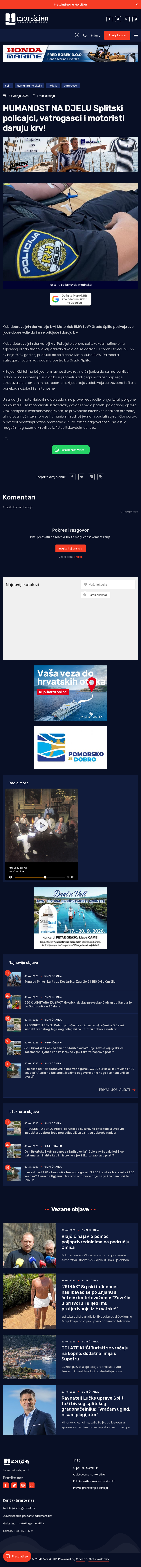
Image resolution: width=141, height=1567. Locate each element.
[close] (137, 4)
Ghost (80, 1559)
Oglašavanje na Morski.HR (89, 1474)
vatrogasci (70, 85)
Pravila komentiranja (17, 507)
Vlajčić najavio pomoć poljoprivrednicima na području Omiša (95, 1242)
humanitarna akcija (29, 85)
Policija (53, 85)
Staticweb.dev (98, 1559)
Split (7, 85)
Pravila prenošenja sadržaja (90, 1488)
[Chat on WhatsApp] (71, 449)
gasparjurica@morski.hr (37, 1516)
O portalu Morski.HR (85, 1468)
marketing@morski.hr (30, 1523)
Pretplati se (117, 35)
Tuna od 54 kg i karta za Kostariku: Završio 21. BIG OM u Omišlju (69, 981)
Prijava (95, 35)
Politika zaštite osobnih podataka (94, 1481)
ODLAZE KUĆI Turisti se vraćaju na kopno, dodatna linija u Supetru (95, 1353)
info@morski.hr (25, 1508)
